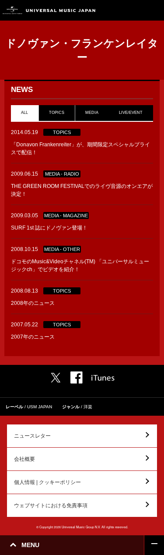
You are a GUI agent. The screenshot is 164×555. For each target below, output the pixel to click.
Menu (154, 10)
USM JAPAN (39, 406)
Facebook (76, 377)
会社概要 (24, 459)
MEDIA (91, 112)
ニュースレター (32, 436)
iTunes (103, 378)
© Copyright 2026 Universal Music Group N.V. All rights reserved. (82, 527)
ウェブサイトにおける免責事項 (50, 505)
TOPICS (56, 112)
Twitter (55, 377)
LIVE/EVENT (131, 112)
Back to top (154, 545)
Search (134, 10)
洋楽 (88, 406)
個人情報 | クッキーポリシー (47, 482)
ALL (24, 112)
